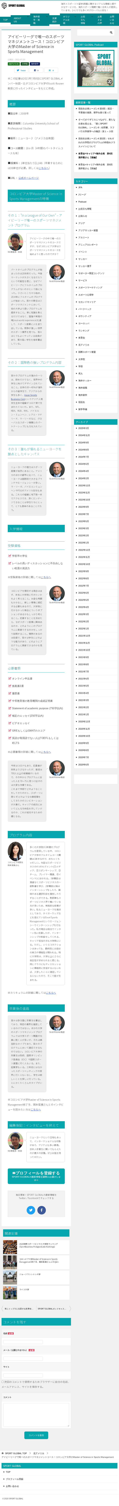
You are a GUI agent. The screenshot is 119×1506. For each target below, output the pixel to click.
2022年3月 (83, 614)
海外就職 (82, 387)
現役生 (81, 402)
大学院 (25, 64)
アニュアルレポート (88, 244)
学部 (80, 366)
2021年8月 (83, 664)
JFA (80, 187)
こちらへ (44, 168)
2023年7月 (83, 514)
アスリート (83, 237)
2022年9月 (83, 571)
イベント (82, 251)
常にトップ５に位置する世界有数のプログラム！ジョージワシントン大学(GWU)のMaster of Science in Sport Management (20, 1309)
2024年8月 (83, 449)
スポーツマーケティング (90, 287)
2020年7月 (83, 757)
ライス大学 (24, 1289)
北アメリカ (13, 64)
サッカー (82, 259)
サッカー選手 (84, 266)
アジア (81, 223)
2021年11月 (84, 643)
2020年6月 (83, 764)
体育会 (81, 337)
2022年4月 (83, 607)
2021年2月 (83, 707)
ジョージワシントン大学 (29, 1274)
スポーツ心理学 (86, 295)
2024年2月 (83, 478)
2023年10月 (84, 499)
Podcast (82, 201)
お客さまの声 (100, 19)
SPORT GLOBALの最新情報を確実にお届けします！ (36, 1176)
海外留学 (35, 64)
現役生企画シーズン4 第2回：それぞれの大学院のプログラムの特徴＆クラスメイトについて (96, 142)
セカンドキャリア (87, 302)
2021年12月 (84, 635)
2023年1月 (83, 542)
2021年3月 (83, 700)
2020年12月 (84, 721)
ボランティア (84, 316)
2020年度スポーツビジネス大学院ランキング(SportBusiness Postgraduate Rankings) (38, 1245)
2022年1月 (83, 628)
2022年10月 (84, 564)
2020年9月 (83, 743)
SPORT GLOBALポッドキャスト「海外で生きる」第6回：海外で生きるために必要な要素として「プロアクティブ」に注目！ (54, 1309)
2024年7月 (83, 457)
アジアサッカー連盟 (88, 230)
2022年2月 (83, 621)
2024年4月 (83, 471)
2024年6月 (83, 464)
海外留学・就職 (36, 19)
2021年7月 (83, 671)
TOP (5, 20)
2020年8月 (83, 750)
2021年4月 (83, 693)
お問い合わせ (112, 19)
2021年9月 (83, 657)
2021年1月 (83, 714)
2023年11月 (84, 492)
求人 (80, 373)
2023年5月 (83, 521)
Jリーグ (82, 194)
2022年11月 (84, 557)
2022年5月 (83, 600)
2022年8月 (83, 578)
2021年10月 (84, 650)
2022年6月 (83, 593)
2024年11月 (84, 435)
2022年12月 (84, 550)
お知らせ (82, 216)
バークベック (84, 309)
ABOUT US (17, 20)
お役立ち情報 (83, 19)
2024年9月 (83, 442)
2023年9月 (83, 507)
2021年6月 (83, 678)
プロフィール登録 (14, 1479)
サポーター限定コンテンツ (91, 273)
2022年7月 (83, 585)
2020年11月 (84, 729)
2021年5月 (83, 686)
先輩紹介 (54, 20)
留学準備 (82, 409)
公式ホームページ (28, 178)
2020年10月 (84, 736)
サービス (82, 280)
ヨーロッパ (83, 323)
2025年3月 (83, 428)
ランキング (83, 330)
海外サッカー (84, 380)
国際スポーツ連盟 (87, 352)
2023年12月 (84, 485)
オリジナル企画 (66, 19)
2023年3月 (83, 528)
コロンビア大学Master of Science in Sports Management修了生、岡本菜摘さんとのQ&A (38, 1260)
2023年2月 (83, 535)
